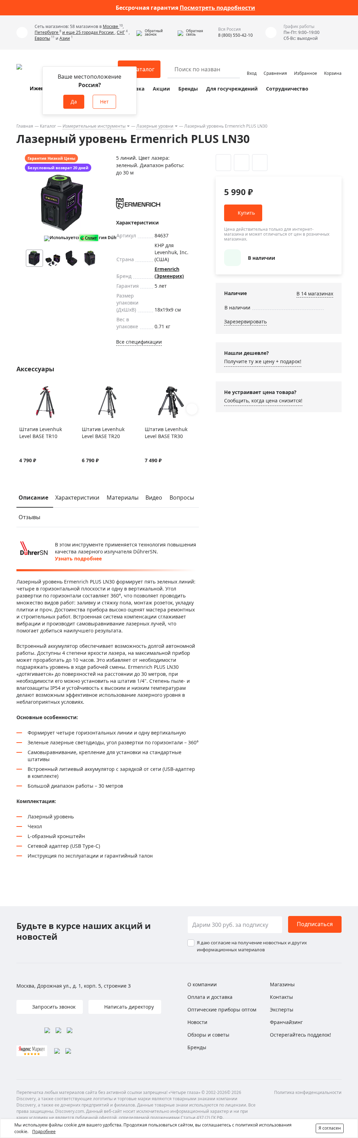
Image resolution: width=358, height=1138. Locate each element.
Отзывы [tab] (29, 517)
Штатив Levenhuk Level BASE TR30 (166, 432)
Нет (104, 101)
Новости (197, 1022)
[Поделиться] (259, 162)
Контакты (281, 997)
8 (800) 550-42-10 (235, 35)
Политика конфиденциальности (308, 1092)
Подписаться (315, 924)
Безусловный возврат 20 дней (58, 167)
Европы (42, 38)
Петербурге (47, 32)
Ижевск (40, 88)
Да (74, 101)
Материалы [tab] (122, 497)
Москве (111, 26)
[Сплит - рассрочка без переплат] (88, 238)
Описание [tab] (33, 497)
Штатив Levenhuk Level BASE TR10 (40, 432)
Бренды (188, 88)
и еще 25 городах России (88, 32)
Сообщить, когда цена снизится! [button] (263, 400)
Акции (161, 88)
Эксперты (281, 1009)
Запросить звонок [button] (53, 1006)
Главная (24, 126)
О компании (202, 984)
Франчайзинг (286, 1022)
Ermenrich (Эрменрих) (169, 272)
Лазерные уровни (154, 126)
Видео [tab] (153, 497)
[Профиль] (252, 66)
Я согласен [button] (329, 1128)
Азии (64, 38)
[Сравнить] (31, 389)
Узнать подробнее (78, 558)
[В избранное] (23, 389)
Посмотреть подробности (217, 8)
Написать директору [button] (128, 1006)
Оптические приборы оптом (221, 1009)
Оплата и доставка (209, 997)
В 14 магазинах (314, 293)
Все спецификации (139, 341)
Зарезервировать (245, 321)
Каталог (48, 126)
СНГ (121, 32)
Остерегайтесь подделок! (300, 1034)
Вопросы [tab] (182, 497)
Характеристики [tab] (77, 497)
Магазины (282, 984)
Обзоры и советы (208, 1034)
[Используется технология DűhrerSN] (60, 238)
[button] (155, 32)
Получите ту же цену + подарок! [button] (262, 361)
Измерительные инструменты (94, 126)
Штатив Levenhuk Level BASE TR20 (103, 432)
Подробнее (44, 1132)
